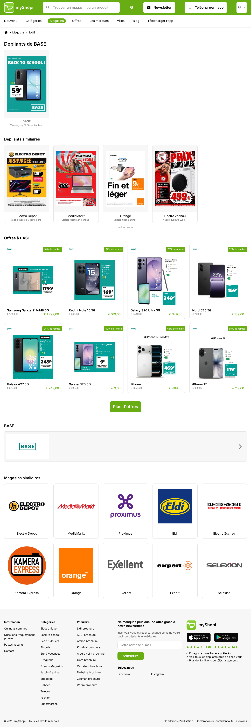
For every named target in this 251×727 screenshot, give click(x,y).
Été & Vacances (50, 653)
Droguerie (46, 660)
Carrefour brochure (89, 666)
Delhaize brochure (89, 672)
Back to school (50, 635)
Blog (136, 21)
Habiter (45, 685)
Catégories (34, 21)
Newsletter (163, 7)
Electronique (48, 628)
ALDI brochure (86, 635)
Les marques (99, 21)
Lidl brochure (85, 628)
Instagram (157, 674)
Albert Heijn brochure (90, 653)
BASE (32, 32)
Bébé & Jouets (49, 641)
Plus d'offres (125, 406)
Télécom (45, 691)
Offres (76, 21)
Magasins (57, 21)
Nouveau (10, 21)
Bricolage (46, 678)
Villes (121, 21)
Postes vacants (13, 644)
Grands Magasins (51, 666)
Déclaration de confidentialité (215, 721)
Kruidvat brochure (88, 647)
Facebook (123, 674)
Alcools (45, 647)
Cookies (241, 721)
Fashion (45, 697)
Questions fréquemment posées (19, 636)
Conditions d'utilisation (178, 721)
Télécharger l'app (209, 7)
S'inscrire (131, 656)
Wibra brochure (87, 685)
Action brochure (87, 641)
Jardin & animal (50, 672)
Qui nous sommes (15, 628)
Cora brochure (86, 660)
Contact (9, 651)
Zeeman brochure (88, 678)
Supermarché (49, 703)
